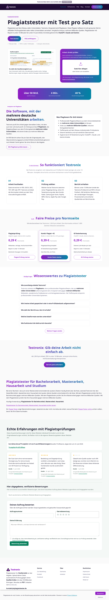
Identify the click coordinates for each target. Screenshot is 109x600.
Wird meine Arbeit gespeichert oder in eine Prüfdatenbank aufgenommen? (48, 303)
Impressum (86, 571)
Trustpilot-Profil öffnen (17, 447)
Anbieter (62, 574)
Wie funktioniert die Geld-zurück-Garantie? (36, 323)
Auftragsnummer (16, 511)
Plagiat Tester (13, 409)
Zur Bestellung (41, 571)
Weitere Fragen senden (54, 331)
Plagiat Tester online (85, 409)
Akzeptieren (100, 593)
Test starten (14, 39)
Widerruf (85, 580)
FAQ (77, 7)
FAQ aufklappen (30, 39)
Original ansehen (18, 473)
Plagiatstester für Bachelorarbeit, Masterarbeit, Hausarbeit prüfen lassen (31, 405)
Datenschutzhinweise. (68, 79)
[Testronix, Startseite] (11, 6)
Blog (82, 7)
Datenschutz (86, 574)
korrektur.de (13, 585)
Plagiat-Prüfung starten (22, 257)
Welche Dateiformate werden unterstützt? (36, 317)
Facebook (40, 577)
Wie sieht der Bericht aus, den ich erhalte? (36, 310)
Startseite (63, 571)
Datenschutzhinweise (18, 540)
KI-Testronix (71, 7)
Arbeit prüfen (97, 7)
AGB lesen (86, 577)
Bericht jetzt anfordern (54, 365)
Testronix (63, 7)
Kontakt (87, 7)
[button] (80, 67)
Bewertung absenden (19, 544)
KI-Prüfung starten (87, 257)
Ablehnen (100, 597)
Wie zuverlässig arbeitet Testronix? (33, 285)
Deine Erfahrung (16, 520)
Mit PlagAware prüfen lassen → (18, 147)
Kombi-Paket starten (54, 257)
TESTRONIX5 (67, 2)
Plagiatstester (13, 17)
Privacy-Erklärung (72, 595)
